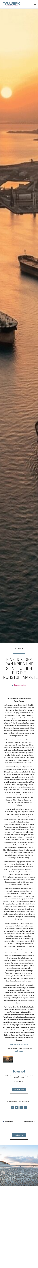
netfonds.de (19, 1051)
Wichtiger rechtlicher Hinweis (19, 1044)
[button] (35, 4)
